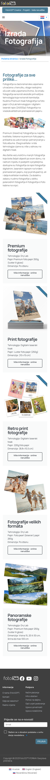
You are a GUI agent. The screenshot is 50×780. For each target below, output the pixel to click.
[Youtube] (29, 678)
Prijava (41, 741)
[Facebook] (22, 678)
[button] (3, 17)
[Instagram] (35, 678)
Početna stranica (9, 58)
